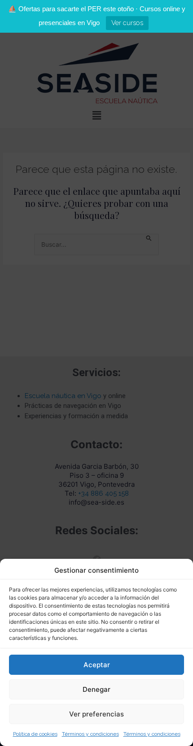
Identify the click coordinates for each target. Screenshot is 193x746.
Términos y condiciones (90, 734)
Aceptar (96, 664)
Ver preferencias (96, 714)
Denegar (96, 689)
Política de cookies (35, 734)
